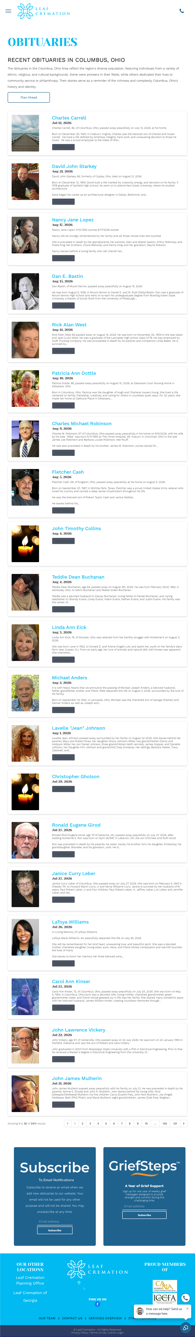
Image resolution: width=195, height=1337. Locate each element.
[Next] (183, 1123)
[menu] (8, 11)
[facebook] (97, 1305)
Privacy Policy (79, 1332)
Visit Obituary (63, 147)
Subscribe (54, 1230)
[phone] (182, 11)
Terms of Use (98, 1332)
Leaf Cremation (30, 1277)
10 (146, 1123)
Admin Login (116, 1332)
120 (165, 1123)
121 (175, 1123)
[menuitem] (47, 1318)
